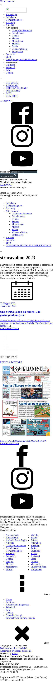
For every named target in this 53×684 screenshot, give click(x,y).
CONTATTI (12, 96)
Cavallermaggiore (14, 20)
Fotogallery (11, 556)
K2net (15, 653)
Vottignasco (17, 51)
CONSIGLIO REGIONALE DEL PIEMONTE (28, 245)
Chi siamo (10, 65)
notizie (34, 537)
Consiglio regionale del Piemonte (21, 59)
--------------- (11, 62)
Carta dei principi (14, 615)
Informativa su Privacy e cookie (20, 618)
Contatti (9, 72)
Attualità (10, 25)
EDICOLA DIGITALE (17, 88)
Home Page (11, 14)
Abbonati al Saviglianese (17, 604)
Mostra (9, 569)
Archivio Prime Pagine (16, 540)
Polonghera (36, 543)
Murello (15, 43)
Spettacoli (10, 54)
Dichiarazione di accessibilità (13, 648)
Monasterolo (17, 41)
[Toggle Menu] (1, 4)
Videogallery (37, 564)
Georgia (9, 561)
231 (7, 344)
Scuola (34, 553)
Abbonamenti (12, 535)
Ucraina (34, 561)
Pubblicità (10, 67)
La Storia (10, 602)
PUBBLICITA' (13, 90)
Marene (15, 38)
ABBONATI (12, 85)
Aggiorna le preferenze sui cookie (15, 651)
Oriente (34, 540)
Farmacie (10, 553)
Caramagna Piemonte (22, 30)
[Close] (1, 78)
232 (7, 346)
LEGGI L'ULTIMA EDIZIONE (15, 441)
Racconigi (10, 22)
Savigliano (11, 17)
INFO (8, 93)
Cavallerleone (18, 33)
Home (9, 599)
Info (8, 70)
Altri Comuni (12, 211)
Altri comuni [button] (12, 27)
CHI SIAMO (12, 82)
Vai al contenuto (7, 1)
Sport (8, 57)
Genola (15, 35)
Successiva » (12, 349)
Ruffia (15, 46)
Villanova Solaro (19, 49)
